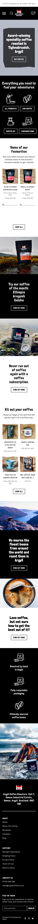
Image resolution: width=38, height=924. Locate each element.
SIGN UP (31, 908)
